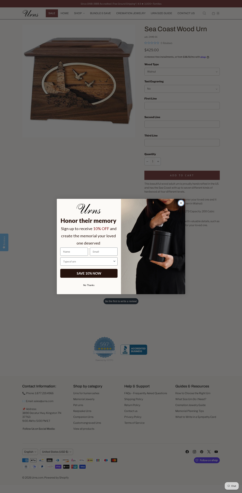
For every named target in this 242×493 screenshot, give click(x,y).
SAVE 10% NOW (89, 273)
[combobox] (88, 261)
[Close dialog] (181, 203)
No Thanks (88, 285)
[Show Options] (114, 261)
